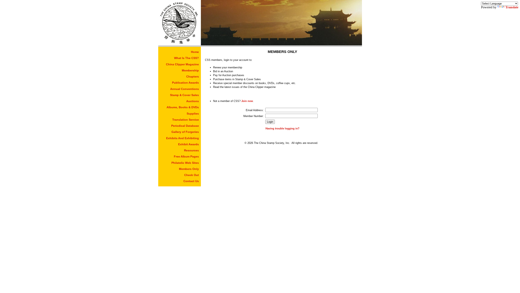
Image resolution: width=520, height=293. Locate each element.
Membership (190, 70)
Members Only (189, 169)
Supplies (193, 113)
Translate (511, 7)
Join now (247, 101)
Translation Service (185, 119)
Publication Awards (185, 82)
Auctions (192, 101)
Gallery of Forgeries (185, 131)
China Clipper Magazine (182, 64)
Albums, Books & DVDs (183, 107)
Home (195, 52)
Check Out (191, 175)
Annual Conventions (184, 89)
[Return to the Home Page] (179, 44)
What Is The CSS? (186, 58)
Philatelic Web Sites (185, 162)
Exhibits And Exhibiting (182, 138)
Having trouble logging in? (282, 128)
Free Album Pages (186, 156)
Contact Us (191, 181)
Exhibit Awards (188, 144)
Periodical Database (185, 125)
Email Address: (255, 110)
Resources (191, 150)
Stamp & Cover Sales (184, 95)
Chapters (192, 76)
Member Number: (253, 116)
